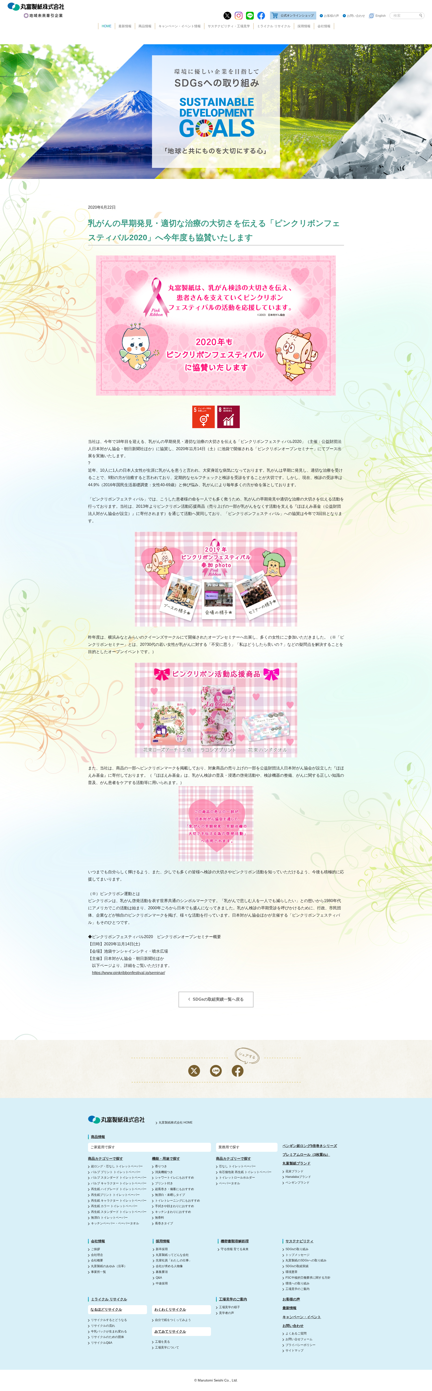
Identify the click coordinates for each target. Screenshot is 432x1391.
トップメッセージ (298, 1255)
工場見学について (167, 1347)
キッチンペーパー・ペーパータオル (115, 1223)
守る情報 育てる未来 (234, 1249)
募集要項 (162, 1272)
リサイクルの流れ (103, 1325)
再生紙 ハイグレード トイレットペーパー (118, 1189)
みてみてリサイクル (170, 1331)
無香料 (159, 1217)
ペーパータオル (229, 1183)
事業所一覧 (98, 1272)
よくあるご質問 (296, 1333)
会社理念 (97, 1255)
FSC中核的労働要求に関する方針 (308, 1277)
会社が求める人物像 (169, 1266)
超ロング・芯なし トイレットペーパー (117, 1166)
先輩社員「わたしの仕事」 (174, 1260)
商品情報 (145, 26)
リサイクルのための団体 (107, 1337)
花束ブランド (295, 1171)
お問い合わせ (356, 16)
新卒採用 (162, 1249)
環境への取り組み (298, 1283)
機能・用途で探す (166, 1159)
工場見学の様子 (229, 1307)
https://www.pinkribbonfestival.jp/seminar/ (128, 973)
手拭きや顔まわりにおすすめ (174, 1206)
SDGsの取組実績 (297, 1266)
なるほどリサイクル (106, 1309)
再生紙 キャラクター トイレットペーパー (118, 1200)
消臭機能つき (164, 1172)
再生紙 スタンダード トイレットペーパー (118, 1212)
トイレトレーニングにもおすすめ (177, 1200)
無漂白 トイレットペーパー (109, 1217)
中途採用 (162, 1283)
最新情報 (125, 26)
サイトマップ (295, 1350)
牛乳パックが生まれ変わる (109, 1331)
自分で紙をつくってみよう (173, 1320)
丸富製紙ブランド (296, 1163)
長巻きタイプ (164, 1223)
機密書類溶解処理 (235, 1241)
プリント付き (164, 1183)
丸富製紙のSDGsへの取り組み (306, 1260)
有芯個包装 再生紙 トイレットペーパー (245, 1172)
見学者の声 (226, 1313)
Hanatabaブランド (298, 1177)
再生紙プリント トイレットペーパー (115, 1195)
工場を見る (162, 1341)
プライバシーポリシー (301, 1345)
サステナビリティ (300, 1241)
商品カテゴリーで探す (105, 1159)
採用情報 (304, 26)
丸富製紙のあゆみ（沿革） (109, 1266)
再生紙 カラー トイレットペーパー (114, 1206)
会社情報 (324, 26)
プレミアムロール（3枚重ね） (306, 1155)
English (381, 16)
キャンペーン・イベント (301, 1317)
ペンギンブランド (298, 1182)
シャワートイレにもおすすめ (174, 1177)
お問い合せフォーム (299, 1339)
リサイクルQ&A (101, 1342)
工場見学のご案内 (298, 1289)
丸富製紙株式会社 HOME (175, 1122)
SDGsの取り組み (297, 1249)
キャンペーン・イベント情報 (179, 26)
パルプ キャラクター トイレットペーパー (118, 1183)
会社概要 (97, 1260)
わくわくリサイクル (170, 1309)
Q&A (159, 1277)
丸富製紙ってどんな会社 (172, 1255)
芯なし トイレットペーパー (237, 1166)
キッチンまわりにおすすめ (173, 1212)
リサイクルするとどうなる (109, 1320)
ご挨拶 (95, 1249)
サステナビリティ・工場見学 (229, 26)
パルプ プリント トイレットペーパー (115, 1172)
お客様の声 (331, 16)
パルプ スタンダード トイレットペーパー (118, 1177)
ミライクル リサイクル (273, 26)
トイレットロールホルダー (237, 1177)
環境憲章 (292, 1272)
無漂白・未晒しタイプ (170, 1195)
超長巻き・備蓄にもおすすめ (174, 1189)
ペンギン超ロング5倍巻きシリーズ (309, 1146)
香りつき (161, 1166)
